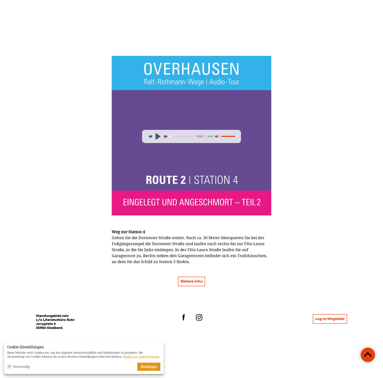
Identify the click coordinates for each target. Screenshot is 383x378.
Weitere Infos (191, 281)
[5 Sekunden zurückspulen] (150, 136)
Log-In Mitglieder (330, 319)
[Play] (158, 136)
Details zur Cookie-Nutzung (141, 356)
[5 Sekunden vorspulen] (166, 136)
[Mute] (217, 136)
